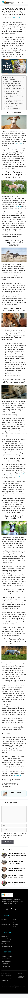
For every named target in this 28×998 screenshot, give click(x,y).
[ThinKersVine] (8, 2)
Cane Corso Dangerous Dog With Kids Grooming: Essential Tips (17, 855)
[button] (18, 2)
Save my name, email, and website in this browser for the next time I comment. (14, 835)
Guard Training (5, 936)
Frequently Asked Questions (13, 108)
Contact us (4, 980)
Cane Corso (4, 919)
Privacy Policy (5, 973)
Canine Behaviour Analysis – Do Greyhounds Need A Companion (12, 82)
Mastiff (14, 927)
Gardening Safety (5, 941)
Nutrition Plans (5, 963)
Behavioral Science (6, 958)
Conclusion (10, 106)
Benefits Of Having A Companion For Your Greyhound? (15, 86)
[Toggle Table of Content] (23, 77)
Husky (14, 919)
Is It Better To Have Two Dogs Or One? (15, 95)
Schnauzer (4, 922)
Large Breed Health (6, 961)
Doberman (4, 927)
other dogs (18, 206)
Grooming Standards (6, 946)
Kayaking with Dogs (6, 939)
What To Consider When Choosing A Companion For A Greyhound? (15, 104)
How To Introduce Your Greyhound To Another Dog (15, 89)
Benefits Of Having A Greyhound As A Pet (15, 97)
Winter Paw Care (5, 943)
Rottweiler (15, 924)
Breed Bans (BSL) (5, 966)
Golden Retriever (5, 924)
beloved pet (18, 775)
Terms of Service (6, 975)
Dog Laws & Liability (6, 956)
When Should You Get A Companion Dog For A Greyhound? (15, 101)
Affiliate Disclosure (7, 978)
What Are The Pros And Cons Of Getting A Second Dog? (14, 92)
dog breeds (19, 143)
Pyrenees (15, 922)
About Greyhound (10, 79)
